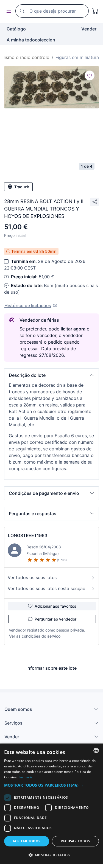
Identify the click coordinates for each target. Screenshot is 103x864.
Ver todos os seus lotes (32, 577)
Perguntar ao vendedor (55, 619)
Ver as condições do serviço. (35, 636)
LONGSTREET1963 (27, 535)
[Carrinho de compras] (95, 11)
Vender (88, 29)
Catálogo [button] (16, 29)
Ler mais (25, 777)
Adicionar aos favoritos (55, 606)
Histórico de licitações (27, 305)
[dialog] (51, 804)
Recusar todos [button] (75, 841)
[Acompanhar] (89, 75)
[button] (51, 375)
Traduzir (21, 186)
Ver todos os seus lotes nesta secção (46, 588)
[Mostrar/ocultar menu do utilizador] (7, 11)
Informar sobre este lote (51, 668)
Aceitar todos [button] (26, 841)
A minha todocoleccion (31, 40)
